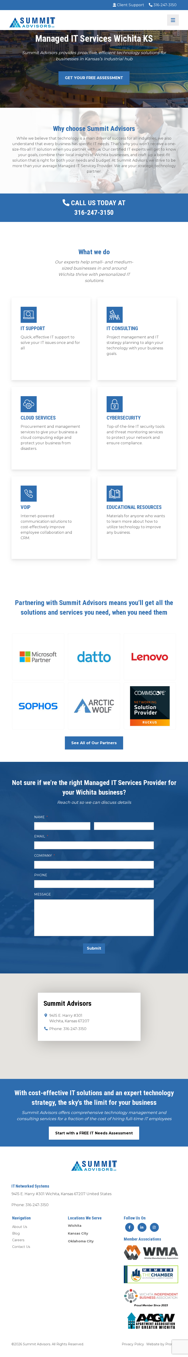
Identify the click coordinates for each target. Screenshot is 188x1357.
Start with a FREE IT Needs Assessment (94, 1133)
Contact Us (21, 1247)
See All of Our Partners (94, 743)
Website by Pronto (161, 1344)
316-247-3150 (164, 5)
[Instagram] (154, 1227)
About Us (19, 1227)
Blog (16, 1233)
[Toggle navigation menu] (173, 20)
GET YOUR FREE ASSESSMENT (94, 78)
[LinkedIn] (142, 1227)
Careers (18, 1240)
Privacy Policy (133, 1344)
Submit (94, 948)
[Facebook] (129, 1227)
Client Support (130, 5)
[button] (38, 656)
